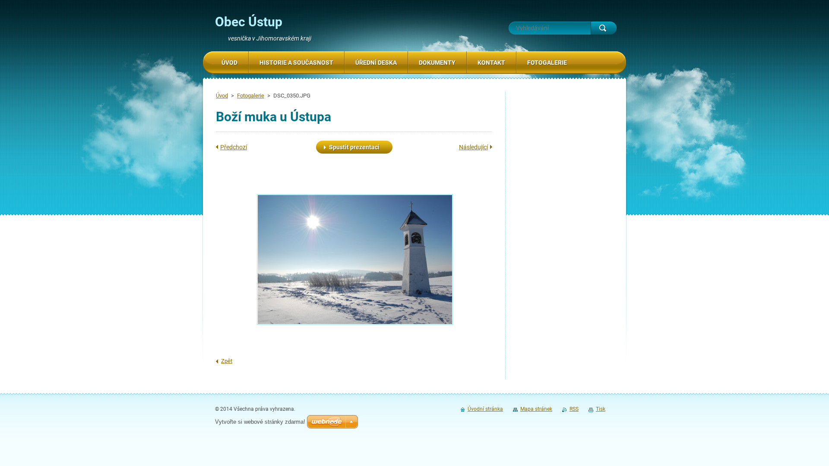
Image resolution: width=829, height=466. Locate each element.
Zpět (226, 361)
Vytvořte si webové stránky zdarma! (260, 422)
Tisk (600, 409)
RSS (574, 409)
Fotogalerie (250, 95)
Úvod (222, 95)
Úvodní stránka (485, 409)
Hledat (604, 28)
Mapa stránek (536, 409)
